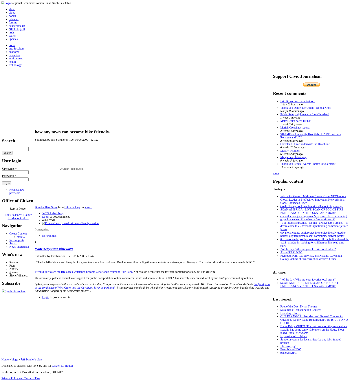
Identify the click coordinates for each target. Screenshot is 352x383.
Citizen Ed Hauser (62, 365)
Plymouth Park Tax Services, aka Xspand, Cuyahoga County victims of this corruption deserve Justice (311, 257)
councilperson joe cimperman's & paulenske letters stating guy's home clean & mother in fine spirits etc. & (313, 218)
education (14, 55)
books (12, 15)
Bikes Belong (72, 207)
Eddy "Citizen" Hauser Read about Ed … (18, 216)
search (12, 35)
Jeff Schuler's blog (52, 213)
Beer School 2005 (290, 349)
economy (14, 51)
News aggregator (19, 246)
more (276, 173)
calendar (14, 19)
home (12, 45)
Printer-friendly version (85, 223)
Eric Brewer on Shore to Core (297, 101)
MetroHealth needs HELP (295, 120)
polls (11, 32)
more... (21, 236)
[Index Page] (6, 3)
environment (16, 58)
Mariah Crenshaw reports (295, 127)
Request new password (16, 191)
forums (13, 22)
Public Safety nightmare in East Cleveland (304, 114)
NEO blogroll (17, 29)
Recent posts (16, 240)
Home (5, 359)
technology (15, 65)
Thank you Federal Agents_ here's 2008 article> (308, 163)
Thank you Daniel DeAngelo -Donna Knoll (305, 107)
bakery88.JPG (288, 352)
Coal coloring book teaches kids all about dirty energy (311, 206)
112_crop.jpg (288, 346)
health (12, 61)
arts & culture (16, 48)
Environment (49, 235)
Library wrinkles (290, 150)
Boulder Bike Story (46, 207)
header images (17, 25)
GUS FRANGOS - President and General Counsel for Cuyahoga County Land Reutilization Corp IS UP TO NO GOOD (314, 320)
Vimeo (88, 207)
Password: (9, 175)
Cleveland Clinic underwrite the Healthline (305, 144)
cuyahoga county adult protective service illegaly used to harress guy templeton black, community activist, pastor (313, 234)
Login (45, 216)
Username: (9, 168)
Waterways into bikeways (54, 249)
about (12, 9)
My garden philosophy (293, 157)
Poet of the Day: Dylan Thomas (298, 306)
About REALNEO (291, 252)
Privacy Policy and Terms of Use (20, 378)
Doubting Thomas (290, 313)
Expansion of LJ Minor (293, 336)
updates (13, 39)
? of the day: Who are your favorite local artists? (308, 249)
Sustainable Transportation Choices (300, 309)
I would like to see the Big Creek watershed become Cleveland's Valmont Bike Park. (84, 271)
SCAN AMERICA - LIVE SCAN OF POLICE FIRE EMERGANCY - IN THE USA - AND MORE (311, 211)
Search (13, 243)
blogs (12, 12)
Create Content (18, 233)
